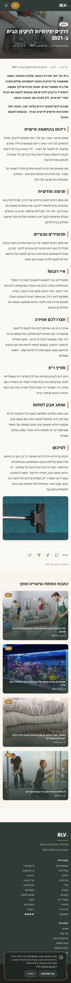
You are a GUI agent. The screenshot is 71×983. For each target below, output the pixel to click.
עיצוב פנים (29, 904)
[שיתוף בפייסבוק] (48, 555)
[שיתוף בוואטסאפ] (56, 555)
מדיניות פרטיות (60, 938)
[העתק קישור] (30, 555)
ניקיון (63, 24)
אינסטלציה (28, 866)
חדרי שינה (29, 880)
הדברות (30, 875)
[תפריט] (6, 5)
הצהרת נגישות (61, 948)
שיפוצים (64, 914)
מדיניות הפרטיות (48, 966)
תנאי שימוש (62, 943)
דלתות (65, 875)
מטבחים (64, 895)
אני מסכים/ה (47, 974)
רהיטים (30, 909)
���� (29, 914)
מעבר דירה (63, 900)
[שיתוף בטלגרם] (39, 555)
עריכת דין (63, 909)
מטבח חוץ (29, 890)
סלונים (65, 904)
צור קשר (64, 933)
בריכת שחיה (28, 870)
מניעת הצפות (27, 895)
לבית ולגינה (28, 885)
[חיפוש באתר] (15, 5)
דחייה (31, 974)
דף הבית (64, 67)
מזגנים (65, 890)
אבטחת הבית (62, 866)
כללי (66, 885)
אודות (65, 929)
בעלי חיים (63, 870)
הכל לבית (63, 880)
